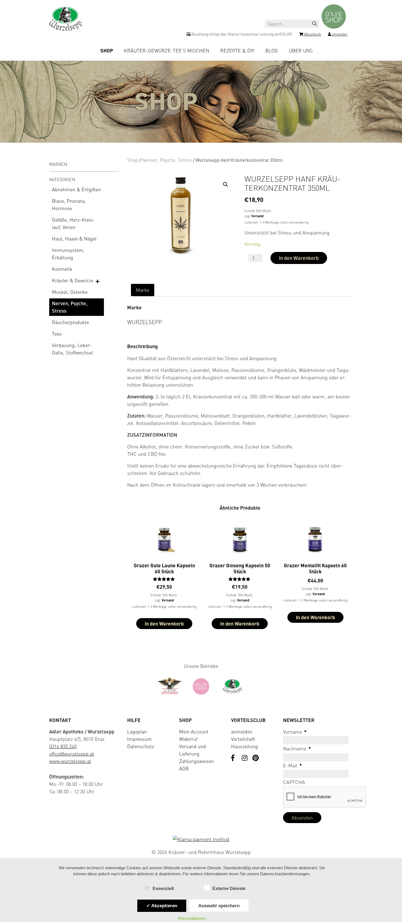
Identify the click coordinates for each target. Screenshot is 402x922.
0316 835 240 (63, 746)
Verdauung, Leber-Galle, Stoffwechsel (72, 349)
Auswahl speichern (219, 905)
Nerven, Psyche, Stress (70, 307)
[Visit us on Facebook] (234, 758)
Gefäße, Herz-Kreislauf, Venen (73, 223)
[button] (226, 184)
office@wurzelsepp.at (71, 754)
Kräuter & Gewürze (72, 280)
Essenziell (163, 888)
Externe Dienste (229, 888)
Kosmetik (62, 269)
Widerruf (188, 739)
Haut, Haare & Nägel (74, 239)
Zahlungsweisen (196, 761)
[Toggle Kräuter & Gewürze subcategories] (98, 281)
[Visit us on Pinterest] (255, 758)
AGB (184, 768)
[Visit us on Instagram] (245, 758)
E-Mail (292, 765)
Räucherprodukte (70, 322)
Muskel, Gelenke (70, 292)
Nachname (297, 748)
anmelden (241, 732)
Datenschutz (140, 746)
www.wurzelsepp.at (70, 761)
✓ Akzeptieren (161, 905)
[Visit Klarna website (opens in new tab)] (201, 839)
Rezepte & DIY (237, 51)
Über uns (301, 51)
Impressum (139, 739)
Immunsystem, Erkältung (68, 253)
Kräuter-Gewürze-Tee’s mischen (166, 51)
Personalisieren (192, 918)
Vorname (295, 732)
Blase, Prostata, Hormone (69, 204)
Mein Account (193, 732)
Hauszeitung (244, 746)
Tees (57, 334)
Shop (106, 51)
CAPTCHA (294, 782)
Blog (271, 51)
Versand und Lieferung (192, 750)
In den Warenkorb (299, 258)
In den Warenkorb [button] (164, 624)
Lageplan (137, 732)
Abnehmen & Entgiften (76, 189)
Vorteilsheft (243, 739)
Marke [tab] (142, 290)
